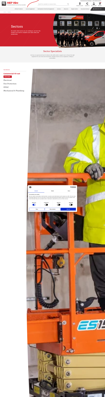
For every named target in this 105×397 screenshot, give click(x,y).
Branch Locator (80, 5)
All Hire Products (19, 8)
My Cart (100, 4)
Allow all (68, 209)
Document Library (85, 8)
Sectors (59, 8)
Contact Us (87, 5)
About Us (66, 8)
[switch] (46, 205)
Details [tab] (52, 190)
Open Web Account (97, 0)
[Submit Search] (68, 4)
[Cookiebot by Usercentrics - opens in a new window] (71, 187)
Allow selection (52, 209)
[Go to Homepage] (13, 3)
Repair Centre (74, 8)
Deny (37, 209)
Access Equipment (30, 8)
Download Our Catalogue (86, 0)
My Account (93, 5)
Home (5, 12)
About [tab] (69, 190)
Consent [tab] (36, 190)
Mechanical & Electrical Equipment (46, 8)
